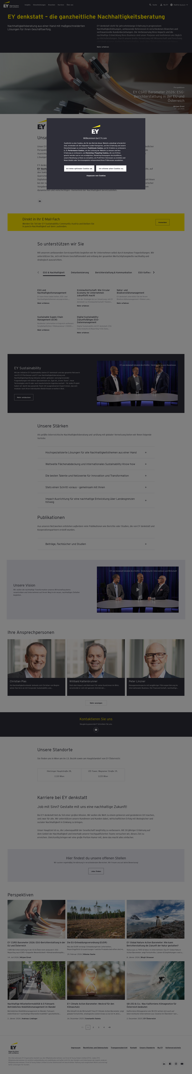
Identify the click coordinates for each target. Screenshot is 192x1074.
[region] (96, 153)
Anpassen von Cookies (96, 175)
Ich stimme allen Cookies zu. (111, 168)
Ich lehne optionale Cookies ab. (79, 168)
